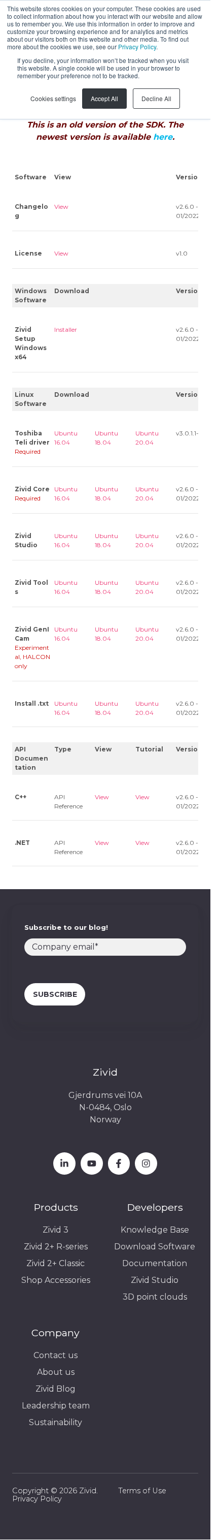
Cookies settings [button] (53, 98)
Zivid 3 (55, 1230)
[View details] (64, 1163)
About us (56, 1372)
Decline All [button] (156, 98)
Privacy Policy (137, 46)
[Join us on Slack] (119, 1163)
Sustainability (55, 1422)
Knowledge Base (155, 1230)
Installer (65, 329)
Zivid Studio (154, 1280)
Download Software (154, 1246)
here (162, 137)
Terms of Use (142, 1490)
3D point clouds (155, 1297)
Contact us (55, 1355)
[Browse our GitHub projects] (146, 1163)
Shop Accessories (55, 1280)
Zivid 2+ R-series (56, 1246)
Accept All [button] (104, 98)
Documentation (154, 1263)
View (61, 206)
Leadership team (56, 1405)
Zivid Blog (55, 1389)
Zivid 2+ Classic (55, 1263)
